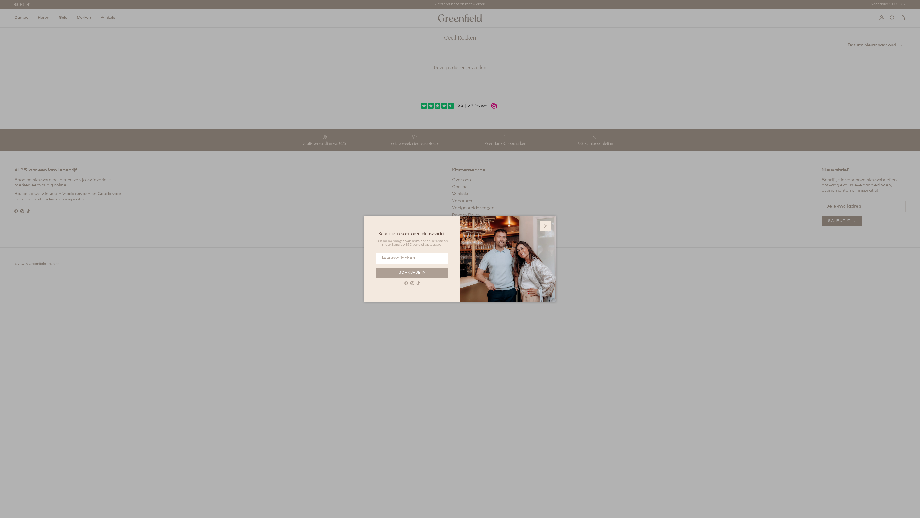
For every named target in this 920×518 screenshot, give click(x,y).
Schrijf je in (412, 272)
